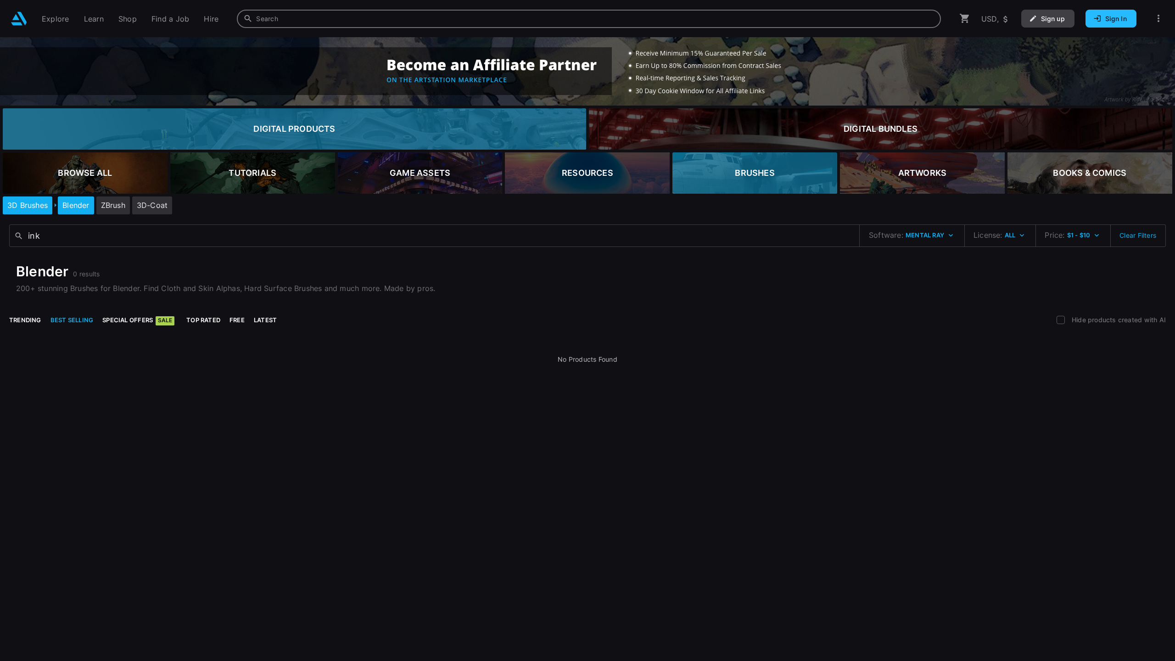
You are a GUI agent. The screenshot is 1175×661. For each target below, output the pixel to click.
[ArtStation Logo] (19, 18)
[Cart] (964, 18)
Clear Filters (1137, 235)
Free (237, 320)
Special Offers (137, 320)
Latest (265, 320)
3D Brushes (27, 205)
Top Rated (203, 320)
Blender (75, 205)
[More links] (1158, 18)
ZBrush (113, 205)
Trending (25, 320)
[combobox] (589, 19)
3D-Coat (152, 205)
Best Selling (72, 320)
